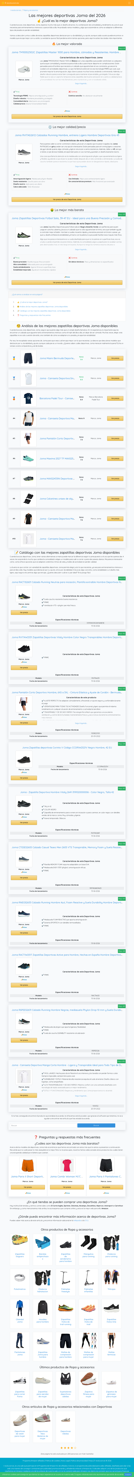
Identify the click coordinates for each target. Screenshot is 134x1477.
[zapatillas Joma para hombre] (43, 1340)
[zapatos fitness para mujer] (88, 1380)
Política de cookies (53, 1461)
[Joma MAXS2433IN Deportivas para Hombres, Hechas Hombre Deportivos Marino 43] (28, 478)
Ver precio (115, 358)
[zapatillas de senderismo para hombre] (65, 1242)
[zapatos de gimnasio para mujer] (111, 1380)
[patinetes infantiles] (88, 1277)
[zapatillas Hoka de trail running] (65, 1307)
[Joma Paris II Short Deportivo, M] (27, 1165)
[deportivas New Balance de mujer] (43, 1419)
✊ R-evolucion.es (10, 3)
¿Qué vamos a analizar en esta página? (27, 294)
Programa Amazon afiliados (33, 1461)
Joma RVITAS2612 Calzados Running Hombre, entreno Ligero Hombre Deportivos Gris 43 (67, 135)
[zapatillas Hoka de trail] (88, 1307)
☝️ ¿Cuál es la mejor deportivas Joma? (32, 302)
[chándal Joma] (20, 1307)
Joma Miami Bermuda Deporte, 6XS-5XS (61, 358)
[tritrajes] (111, 1277)
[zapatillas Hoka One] (111, 1307)
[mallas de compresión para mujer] (88, 1340)
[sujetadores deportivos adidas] (65, 1380)
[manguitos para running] (88, 1242)
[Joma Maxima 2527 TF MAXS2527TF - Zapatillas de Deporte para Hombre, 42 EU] (28, 458)
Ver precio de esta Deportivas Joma (67, 116)
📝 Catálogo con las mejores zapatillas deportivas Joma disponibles (43, 311)
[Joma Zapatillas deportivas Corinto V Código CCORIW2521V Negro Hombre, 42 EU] (24, 759)
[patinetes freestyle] (65, 1277)
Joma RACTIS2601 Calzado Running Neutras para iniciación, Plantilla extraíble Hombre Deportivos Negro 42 (70, 582)
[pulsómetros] (20, 1277)
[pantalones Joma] (20, 1340)
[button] (81, 83)
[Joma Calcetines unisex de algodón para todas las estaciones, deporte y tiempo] (28, 498)
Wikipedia (77, 1220)
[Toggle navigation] (129, 3)
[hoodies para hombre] (43, 1307)
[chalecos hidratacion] (43, 1277)
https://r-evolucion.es (97, 1461)
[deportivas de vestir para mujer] (20, 1419)
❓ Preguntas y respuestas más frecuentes (34, 315)
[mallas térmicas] (111, 1340)
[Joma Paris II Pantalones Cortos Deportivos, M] (106, 1165)
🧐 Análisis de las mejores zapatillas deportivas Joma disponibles (42, 307)
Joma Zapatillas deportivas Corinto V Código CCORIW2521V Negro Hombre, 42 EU (67, 747)
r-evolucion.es (15, 10)
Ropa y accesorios (30, 10)
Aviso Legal (65, 1461)
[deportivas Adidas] (65, 1419)
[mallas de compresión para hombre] (65, 1340)
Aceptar (128, 1474)
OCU (86, 1220)
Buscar (96, 1125)
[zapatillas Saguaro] (20, 1242)
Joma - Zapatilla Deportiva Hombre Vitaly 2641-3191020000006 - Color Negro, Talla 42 (67, 792)
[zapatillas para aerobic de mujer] (43, 1380)
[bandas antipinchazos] (43, 1242)
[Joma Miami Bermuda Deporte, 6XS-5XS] (28, 358)
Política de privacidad (79, 1461)
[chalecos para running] (111, 1242)
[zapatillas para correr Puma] (20, 1380)
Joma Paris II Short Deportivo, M (30, 1176)
